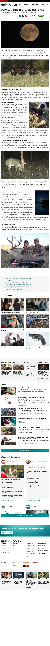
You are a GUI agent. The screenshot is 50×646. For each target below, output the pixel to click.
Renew (13, 1)
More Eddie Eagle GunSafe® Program (33, 500)
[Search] (48, 5)
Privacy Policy (3, 591)
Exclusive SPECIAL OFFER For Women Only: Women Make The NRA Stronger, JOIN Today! (18, 581)
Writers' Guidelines (4, 548)
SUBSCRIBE (7, 532)
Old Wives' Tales (16, 278)
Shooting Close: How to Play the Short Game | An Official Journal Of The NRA (6, 372)
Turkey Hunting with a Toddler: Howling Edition (16, 289)
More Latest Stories (30, 450)
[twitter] (23, 15)
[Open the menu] (45, 4)
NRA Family (9, 506)
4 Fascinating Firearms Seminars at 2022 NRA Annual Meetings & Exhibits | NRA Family (12, 486)
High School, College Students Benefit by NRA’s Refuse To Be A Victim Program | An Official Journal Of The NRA (12, 491)
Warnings (22, 591)
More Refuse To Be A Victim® (6, 500)
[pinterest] (26, 15)
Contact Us (3, 545)
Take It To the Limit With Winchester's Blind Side (16, 283)
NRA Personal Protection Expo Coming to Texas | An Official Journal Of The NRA (12, 496)
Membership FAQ (41, 548)
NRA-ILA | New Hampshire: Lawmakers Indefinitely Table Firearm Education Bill (37, 471)
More (8, 385)
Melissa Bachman (29, 278)
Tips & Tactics (26, 392)
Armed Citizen (34, 5)
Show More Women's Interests (31, 515)
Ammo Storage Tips (24, 388)
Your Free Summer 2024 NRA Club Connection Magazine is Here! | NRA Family (36, 477)
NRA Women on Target (30, 553)
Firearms (24, 414)
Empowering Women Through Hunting (14, 287)
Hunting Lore (22, 278)
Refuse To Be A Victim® (12, 461)
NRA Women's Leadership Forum (31, 549)
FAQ (27, 591)
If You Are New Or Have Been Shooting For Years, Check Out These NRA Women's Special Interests (43, 581)
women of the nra (12, 483)
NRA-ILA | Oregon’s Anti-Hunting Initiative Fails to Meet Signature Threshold (31, 373)
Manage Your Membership (43, 550)
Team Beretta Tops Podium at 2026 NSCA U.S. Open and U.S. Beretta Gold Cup (33, 438)
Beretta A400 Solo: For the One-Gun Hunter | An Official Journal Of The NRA (18, 372)
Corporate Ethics (16, 591)
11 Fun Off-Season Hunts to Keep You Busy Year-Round (18, 284)
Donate (16, 1)
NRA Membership (29, 547)
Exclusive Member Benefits (43, 547)
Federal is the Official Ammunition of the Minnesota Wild (31, 398)
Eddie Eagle (36, 473)
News (20, 5)
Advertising (3, 547)
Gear (25, 405)
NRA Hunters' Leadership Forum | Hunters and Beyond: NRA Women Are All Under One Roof (12, 481)
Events (21, 445)
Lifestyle (5, 15)
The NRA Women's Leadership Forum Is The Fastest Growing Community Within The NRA (6, 581)
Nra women (6, 483)
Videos (26, 5)
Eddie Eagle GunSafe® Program (39, 461)
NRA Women (34, 506)
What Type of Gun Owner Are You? (29, 428)
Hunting (9, 15)
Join (10, 1)
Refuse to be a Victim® (30, 551)
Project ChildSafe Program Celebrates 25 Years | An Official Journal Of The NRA (37, 481)
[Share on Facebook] (20, 15)
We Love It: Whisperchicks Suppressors (30, 408)
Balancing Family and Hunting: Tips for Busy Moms (17, 286)
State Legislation (30, 473)
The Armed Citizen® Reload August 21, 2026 (32, 418)
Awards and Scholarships (30, 545)
